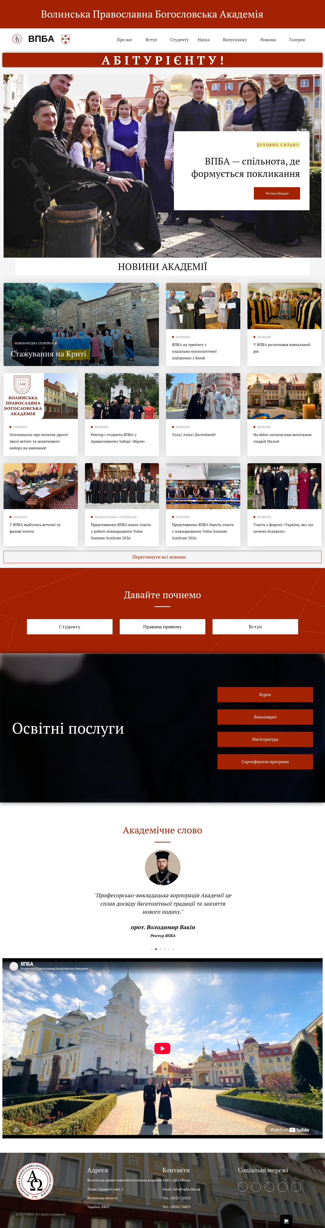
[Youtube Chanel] (282, 1187)
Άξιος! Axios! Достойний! (194, 434)
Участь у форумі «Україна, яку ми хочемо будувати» (283, 528)
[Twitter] (256, 1187)
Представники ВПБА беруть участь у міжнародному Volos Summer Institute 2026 (203, 531)
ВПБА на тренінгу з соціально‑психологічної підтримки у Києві (194, 351)
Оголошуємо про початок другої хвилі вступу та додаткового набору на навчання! (39, 441)
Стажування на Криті (48, 354)
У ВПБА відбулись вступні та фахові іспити (35, 528)
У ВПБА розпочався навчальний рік (281, 348)
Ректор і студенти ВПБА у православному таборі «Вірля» (118, 438)
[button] (162, 557)
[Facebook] (242, 1187)
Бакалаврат (275, 167)
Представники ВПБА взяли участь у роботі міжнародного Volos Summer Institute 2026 (121, 531)
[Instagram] (269, 1187)
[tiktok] (296, 1187)
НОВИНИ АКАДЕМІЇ (162, 266)
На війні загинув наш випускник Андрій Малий (282, 438)
